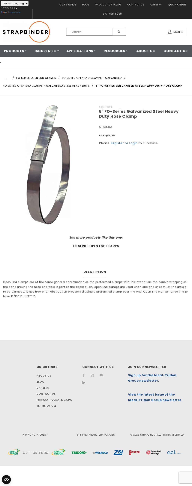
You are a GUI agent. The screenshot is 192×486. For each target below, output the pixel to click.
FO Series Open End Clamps (96, 246)
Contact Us (135, 4)
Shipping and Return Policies (96, 434)
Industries (45, 51)
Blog (85, 4)
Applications (79, 51)
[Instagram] (94, 377)
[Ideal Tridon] (59, 453)
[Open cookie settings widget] (6, 479)
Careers (156, 4)
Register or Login (124, 143)
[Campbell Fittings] (153, 453)
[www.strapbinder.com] (26, 31)
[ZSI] (118, 453)
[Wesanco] (100, 453)
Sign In (178, 32)
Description (95, 272)
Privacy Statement (35, 434)
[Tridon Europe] (79, 453)
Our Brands (67, 4)
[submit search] (119, 32)
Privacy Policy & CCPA (54, 400)
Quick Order (177, 4)
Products (14, 51)
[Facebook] (85, 377)
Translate (14, 12)
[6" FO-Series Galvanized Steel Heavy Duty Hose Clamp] (48, 166)
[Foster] (134, 453)
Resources (114, 51)
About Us (145, 51)
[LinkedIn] (85, 384)
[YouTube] (103, 377)
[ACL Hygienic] (174, 453)
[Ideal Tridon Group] (14, 453)
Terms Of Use (47, 406)
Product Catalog (108, 4)
